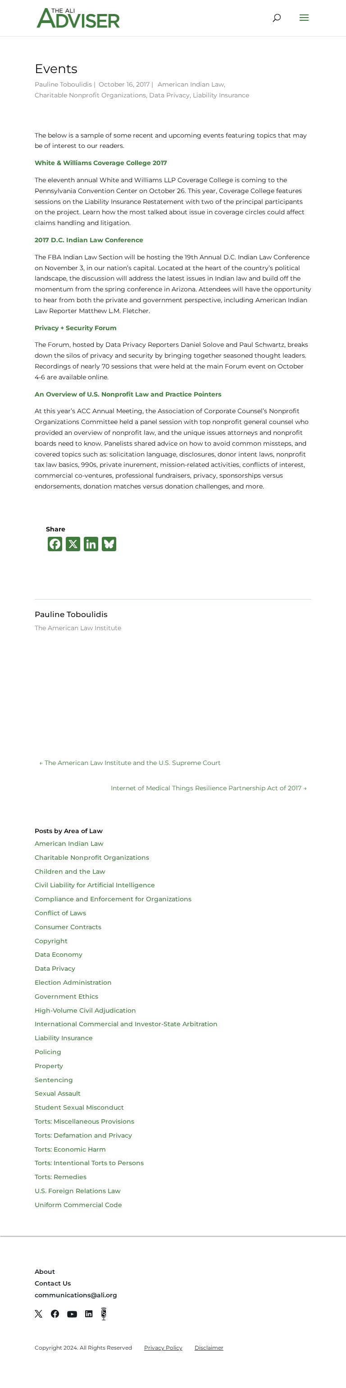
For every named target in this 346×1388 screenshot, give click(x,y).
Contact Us (53, 1283)
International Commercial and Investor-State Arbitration (126, 1024)
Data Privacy (169, 95)
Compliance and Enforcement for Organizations (113, 899)
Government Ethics (66, 996)
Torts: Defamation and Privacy (83, 1135)
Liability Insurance (221, 95)
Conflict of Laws (60, 913)
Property (49, 1066)
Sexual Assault (58, 1093)
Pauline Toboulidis (63, 84)
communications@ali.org (76, 1295)
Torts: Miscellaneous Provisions (84, 1121)
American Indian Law (191, 84)
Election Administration (73, 982)
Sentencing (54, 1080)
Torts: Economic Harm (70, 1149)
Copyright (51, 941)
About (45, 1272)
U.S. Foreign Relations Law (78, 1191)
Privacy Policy (163, 1347)
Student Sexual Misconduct (79, 1107)
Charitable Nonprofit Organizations (90, 95)
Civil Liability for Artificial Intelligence (95, 885)
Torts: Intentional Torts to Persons (89, 1163)
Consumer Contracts (68, 927)
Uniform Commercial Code (78, 1205)
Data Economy (58, 954)
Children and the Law (70, 871)
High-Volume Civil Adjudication (85, 1010)
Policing (48, 1052)
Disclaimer (209, 1347)
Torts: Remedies (60, 1177)
